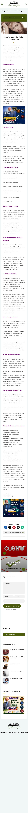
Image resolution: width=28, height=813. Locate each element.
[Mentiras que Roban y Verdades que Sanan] (6, 652)
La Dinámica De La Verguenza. (17, 671)
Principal (3, 11)
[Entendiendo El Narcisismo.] (6, 680)
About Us (14, 734)
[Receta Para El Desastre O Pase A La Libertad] (6, 659)
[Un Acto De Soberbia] (6, 666)
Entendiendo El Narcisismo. (16, 678)
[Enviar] (23, 17)
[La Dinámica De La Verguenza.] (6, 673)
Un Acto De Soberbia (14, 664)
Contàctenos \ (4, 732)
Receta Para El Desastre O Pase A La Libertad (17, 657)
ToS (18, 732)
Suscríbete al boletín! (10, 609)
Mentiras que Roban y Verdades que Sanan (17, 650)
